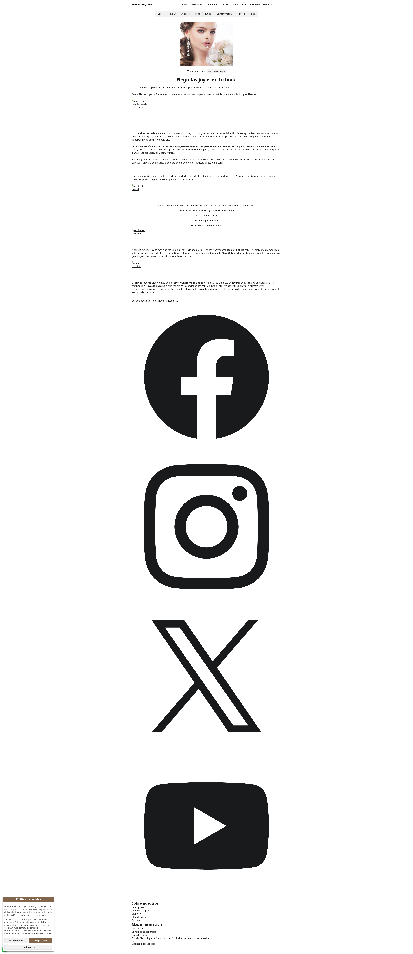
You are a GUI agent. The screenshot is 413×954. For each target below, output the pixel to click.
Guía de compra (140, 934)
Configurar (27, 947)
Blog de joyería (140, 917)
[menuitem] (184, 4)
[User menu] (280, 4)
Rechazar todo (16, 940)
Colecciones (196, 4)
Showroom (254, 4)
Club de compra (140, 910)
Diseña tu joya (239, 4)
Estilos (208, 13)
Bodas (160, 13)
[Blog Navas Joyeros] (142, 4)
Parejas (172, 13)
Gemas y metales (224, 13)
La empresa (138, 907)
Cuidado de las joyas (190, 13)
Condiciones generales (144, 931)
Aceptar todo (41, 940)
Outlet (225, 4)
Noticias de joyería (216, 71)
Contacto (267, 4)
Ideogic (151, 943)
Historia (241, 13)
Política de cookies (42, 933)
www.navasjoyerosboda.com (147, 289)
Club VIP (136, 913)
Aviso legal (137, 928)
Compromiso (212, 4)
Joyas (184, 4)
